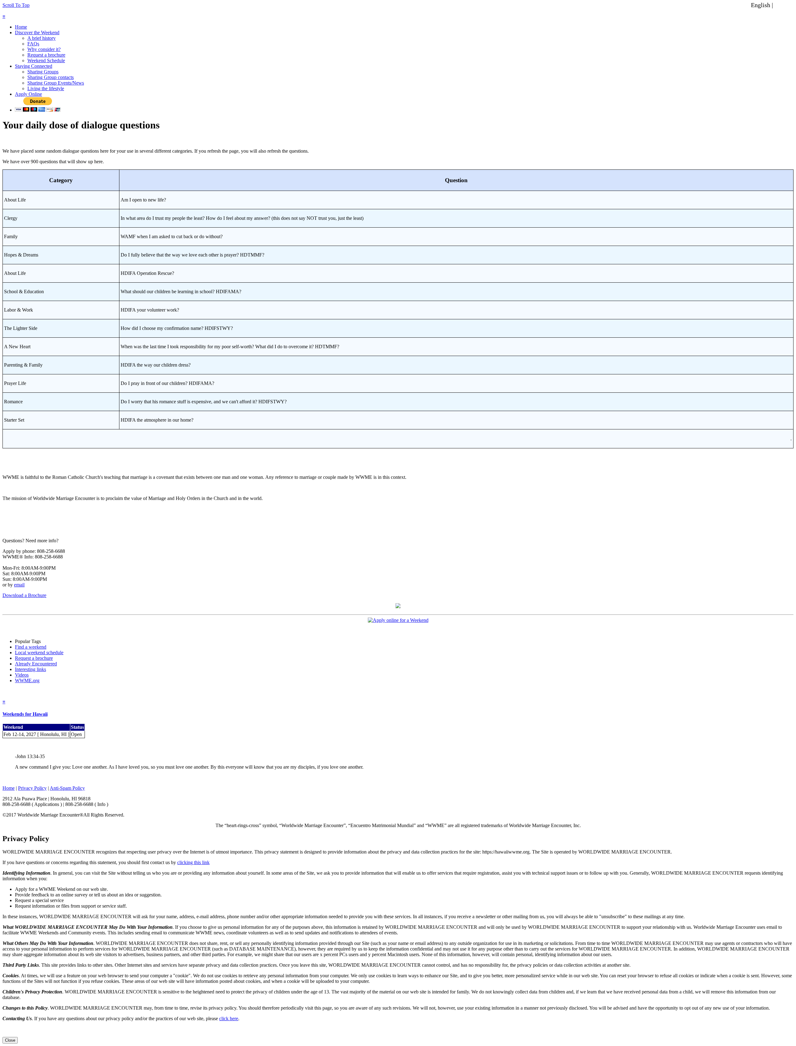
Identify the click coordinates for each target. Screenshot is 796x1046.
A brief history (41, 38)
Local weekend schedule (39, 652)
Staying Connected (33, 66)
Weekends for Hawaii (25, 714)
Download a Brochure (24, 595)
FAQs (33, 43)
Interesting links (30, 669)
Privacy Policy (32, 788)
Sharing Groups (42, 71)
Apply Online (28, 94)
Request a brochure (46, 55)
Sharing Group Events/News (55, 83)
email (19, 584)
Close (10, 1040)
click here (228, 1018)
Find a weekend (30, 647)
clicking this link (193, 862)
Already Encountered (36, 663)
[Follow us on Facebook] (398, 606)
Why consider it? (44, 49)
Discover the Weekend (37, 32)
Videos (22, 675)
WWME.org (27, 680)
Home (21, 27)
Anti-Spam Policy (67, 788)
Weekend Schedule (46, 60)
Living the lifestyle (45, 88)
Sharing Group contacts (50, 77)
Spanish (784, 5)
